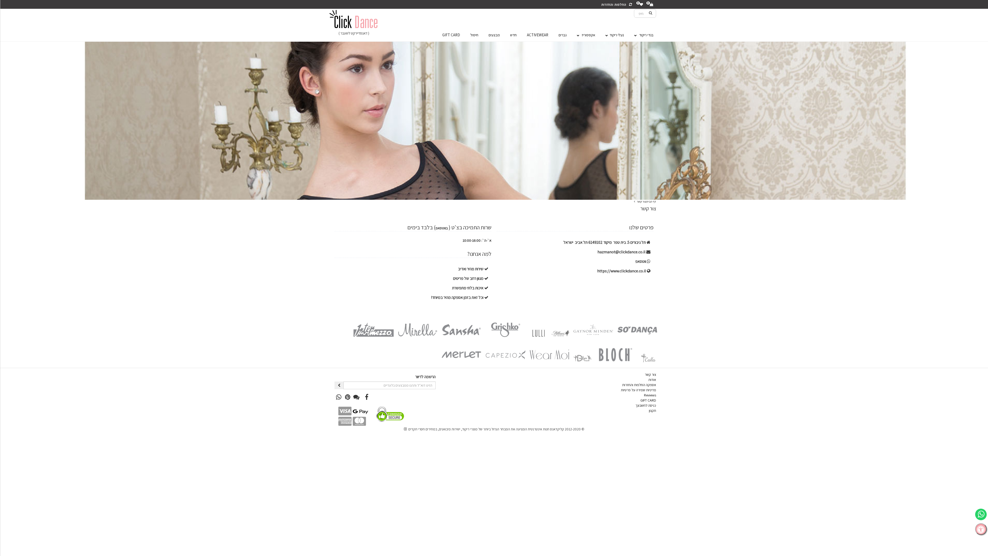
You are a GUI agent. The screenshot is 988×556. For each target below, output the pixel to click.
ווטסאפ (641, 261)
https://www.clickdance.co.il (622, 271)
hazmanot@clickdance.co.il (621, 252)
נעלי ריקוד (616, 34)
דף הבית (651, 201)
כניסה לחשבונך (646, 405)
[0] (651, 4)
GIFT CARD (451, 34)
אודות (652, 379)
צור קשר (641, 201)
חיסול (474, 34)
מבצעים (494, 34)
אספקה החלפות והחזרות (639, 385)
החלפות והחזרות (614, 4)
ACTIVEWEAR (537, 34)
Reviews (650, 395)
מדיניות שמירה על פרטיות (638, 390)
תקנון (652, 410)
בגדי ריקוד (645, 34)
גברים (563, 34)
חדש (513, 34)
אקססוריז (587, 34)
